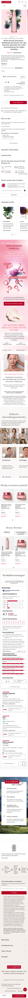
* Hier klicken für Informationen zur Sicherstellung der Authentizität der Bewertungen (14, 582)
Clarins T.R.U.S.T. (12, 186)
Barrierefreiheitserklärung (14, 988)
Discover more (6, 230)
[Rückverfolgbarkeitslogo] (3, 185)
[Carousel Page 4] (14, 36)
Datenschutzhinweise (10, 991)
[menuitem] (19, 2)
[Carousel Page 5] (15, 36)
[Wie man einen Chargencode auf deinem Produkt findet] (25, 190)
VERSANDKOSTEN (18, 67)
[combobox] (14, 95)
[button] (14, 118)
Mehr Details (4, 60)
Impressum (20, 991)
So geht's (3, 130)
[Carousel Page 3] (13, 36)
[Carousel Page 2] (12, 36)
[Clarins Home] (6, 2)
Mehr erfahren (4, 857)
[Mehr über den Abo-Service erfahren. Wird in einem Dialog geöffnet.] (8, 82)
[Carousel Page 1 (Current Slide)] (11, 234)
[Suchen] (25, 5)
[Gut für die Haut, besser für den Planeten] (9, 163)
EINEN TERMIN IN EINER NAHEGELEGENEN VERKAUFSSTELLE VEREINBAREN (14, 392)
